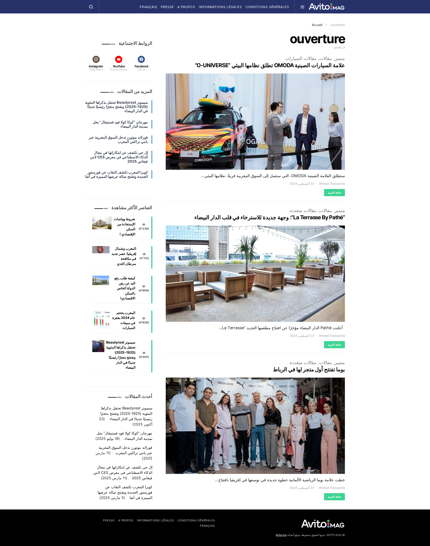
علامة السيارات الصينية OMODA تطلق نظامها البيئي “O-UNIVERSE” (270, 65)
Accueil (317, 25)
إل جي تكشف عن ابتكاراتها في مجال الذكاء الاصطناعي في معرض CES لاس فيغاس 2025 (122, 472)
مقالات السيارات (300, 58)
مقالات (325, 58)
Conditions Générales (267, 7)
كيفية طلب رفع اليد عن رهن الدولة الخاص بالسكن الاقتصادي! (124, 288)
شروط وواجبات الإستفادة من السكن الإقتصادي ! (124, 226)
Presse (167, 7)
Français (148, 7)
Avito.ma (281, 535)
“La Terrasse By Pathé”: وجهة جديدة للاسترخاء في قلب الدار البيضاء (269, 217)
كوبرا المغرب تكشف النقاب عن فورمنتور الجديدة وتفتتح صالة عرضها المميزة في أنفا (125, 492)
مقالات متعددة (303, 210)
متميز (340, 58)
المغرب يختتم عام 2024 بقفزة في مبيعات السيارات (123, 320)
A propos (186, 7)
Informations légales (220, 7)
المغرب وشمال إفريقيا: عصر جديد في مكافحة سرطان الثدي (124, 256)
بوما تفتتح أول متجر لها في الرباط (309, 369)
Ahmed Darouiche (332, 183)
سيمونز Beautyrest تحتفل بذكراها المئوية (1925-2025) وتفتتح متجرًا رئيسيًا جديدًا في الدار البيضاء (120, 355)
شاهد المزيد (334, 192)
